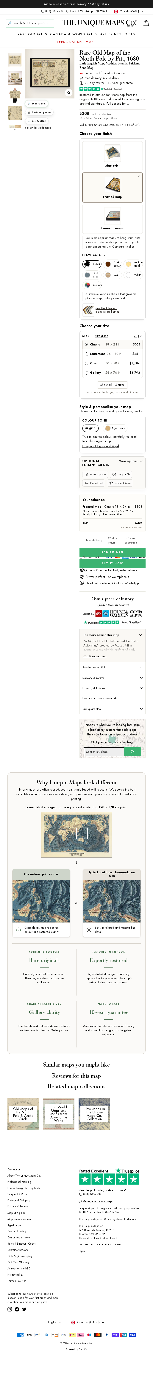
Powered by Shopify (76, 1349)
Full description (116, 103)
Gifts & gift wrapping (19, 1256)
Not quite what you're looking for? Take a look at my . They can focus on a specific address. (112, 729)
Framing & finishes (93, 688)
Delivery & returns (93, 677)
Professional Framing (19, 1182)
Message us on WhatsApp (98, 1201)
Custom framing (16, 1231)
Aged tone (118, 428)
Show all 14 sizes (112, 384)
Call (117, 583)
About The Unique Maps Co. (24, 1176)
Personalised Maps (76, 42)
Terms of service (16, 1281)
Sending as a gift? (93, 667)
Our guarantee (91, 708)
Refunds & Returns (17, 1206)
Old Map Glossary (18, 1262)
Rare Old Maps (32, 34)
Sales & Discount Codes (21, 1244)
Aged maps (14, 1225)
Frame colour (93, 255)
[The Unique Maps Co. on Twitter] (24, 1309)
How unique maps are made (99, 698)
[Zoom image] (69, 93)
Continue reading (94, 656)
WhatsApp (131, 583)
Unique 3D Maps (17, 1194)
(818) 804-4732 (92, 1194)
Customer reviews (17, 1250)
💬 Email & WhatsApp (79, 11)
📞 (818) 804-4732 (52, 11)
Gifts (129, 34)
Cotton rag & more (18, 1237)
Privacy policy (15, 1275)
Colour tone (94, 420)
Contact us (13, 1169)
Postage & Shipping (18, 1200)
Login (82, 1251)
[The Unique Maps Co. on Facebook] (17, 1309)
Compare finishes (123, 246)
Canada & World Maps (73, 34)
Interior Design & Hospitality (23, 1188)
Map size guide (16, 1213)
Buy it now (112, 563)
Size (112, 335)
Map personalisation (19, 1219)
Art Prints (111, 34)
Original (90, 428)
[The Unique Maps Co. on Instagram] (9, 1309)
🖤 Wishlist (102, 11)
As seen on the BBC (18, 1268)
